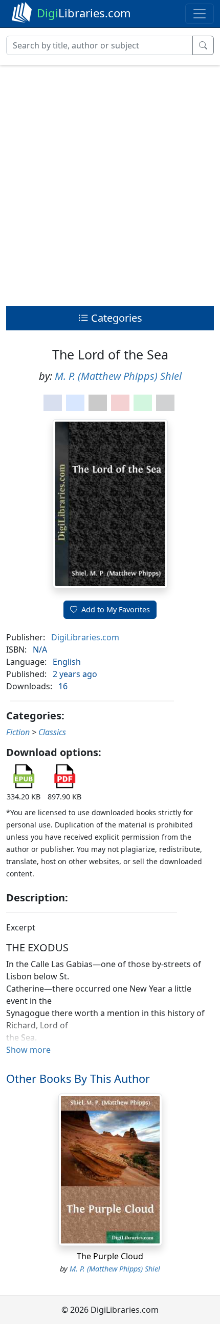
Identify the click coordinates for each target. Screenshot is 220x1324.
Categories (115, 318)
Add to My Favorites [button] (115, 609)
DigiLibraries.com (85, 637)
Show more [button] (28, 1049)
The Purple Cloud (110, 1256)
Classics (52, 732)
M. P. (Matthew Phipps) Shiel (118, 376)
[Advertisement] (110, 183)
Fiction (18, 732)
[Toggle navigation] (199, 14)
